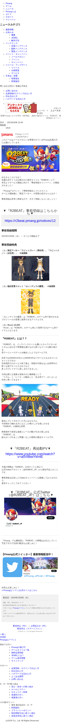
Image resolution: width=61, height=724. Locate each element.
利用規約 (15, 708)
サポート (10, 17)
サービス (15, 73)
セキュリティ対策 (19, 692)
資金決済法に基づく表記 (22, 716)
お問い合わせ (12, 91)
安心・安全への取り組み (22, 686)
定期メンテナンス (19, 46)
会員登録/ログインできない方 (19, 93)
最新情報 (10, 29)
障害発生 (15, 78)
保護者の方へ (17, 697)
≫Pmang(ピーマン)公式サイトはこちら (19, 590)
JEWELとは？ (17, 655)
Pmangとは (11, 11)
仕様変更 (15, 70)
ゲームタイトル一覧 (20, 650)
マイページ (11, 19)
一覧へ (3, 634)
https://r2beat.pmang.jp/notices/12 (30, 221)
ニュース (10, 9)
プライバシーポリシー (21, 710)
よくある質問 (17, 676)
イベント (15, 59)
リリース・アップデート (17, 65)
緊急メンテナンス (19, 51)
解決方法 (15, 40)
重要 (13, 35)
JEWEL (14, 38)
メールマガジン (18, 57)
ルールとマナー (18, 689)
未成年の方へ (17, 695)
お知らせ (10, 32)
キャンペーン (17, 62)
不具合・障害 (12, 76)
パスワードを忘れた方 (16, 99)
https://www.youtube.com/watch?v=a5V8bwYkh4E (30, 455)
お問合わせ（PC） (39, 626)
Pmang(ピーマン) (18, 608)
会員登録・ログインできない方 (25, 668)
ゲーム (9, 6)
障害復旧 (15, 81)
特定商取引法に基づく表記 (23, 713)
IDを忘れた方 (12, 96)
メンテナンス (12, 43)
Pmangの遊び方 (18, 647)
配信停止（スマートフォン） (30, 628)
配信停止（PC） (20, 626)
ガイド (9, 14)
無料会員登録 (17, 652)
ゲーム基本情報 (18, 658)
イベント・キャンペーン (17, 54)
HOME (3, 637)
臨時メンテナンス (19, 48)
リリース (15, 68)
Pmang (9, 3)
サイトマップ (17, 661)
